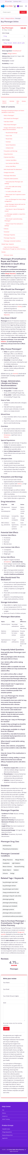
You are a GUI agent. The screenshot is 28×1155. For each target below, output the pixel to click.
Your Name (6, 982)
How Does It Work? (8, 121)
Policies (4, 1113)
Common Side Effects (11, 160)
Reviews (24, 101)
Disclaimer (6, 232)
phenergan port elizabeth (10, 906)
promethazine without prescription (13, 916)
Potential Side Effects (9, 157)
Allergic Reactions (10, 273)
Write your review (8, 255)
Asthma (20, 484)
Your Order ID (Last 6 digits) (11, 996)
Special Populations (11, 145)
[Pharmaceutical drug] (20, 50)
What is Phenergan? (9, 115)
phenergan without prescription (12, 913)
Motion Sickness (7, 866)
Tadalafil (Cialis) (6, 1129)
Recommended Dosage (11, 132)
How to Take (9, 135)
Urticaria (5, 873)
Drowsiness (7, 435)
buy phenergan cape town (10, 882)
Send (4, 1003)
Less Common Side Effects (12, 163)
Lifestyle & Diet (9, 148)
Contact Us (4, 1116)
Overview (11, 101)
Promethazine (16, 50)
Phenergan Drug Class (9, 238)
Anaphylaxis (6, 863)
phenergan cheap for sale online (12, 896)
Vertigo (12, 873)
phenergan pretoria (8, 909)
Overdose (8, 141)
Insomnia (15, 373)
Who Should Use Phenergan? (11, 118)
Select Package (6, 40)
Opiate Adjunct (7, 870)
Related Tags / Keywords (8, 244)
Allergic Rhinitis (19, 860)
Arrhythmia (7, 562)
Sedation (3, 341)
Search (23, 12)
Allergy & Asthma (9, 18)
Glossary (6, 228)
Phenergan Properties (9, 235)
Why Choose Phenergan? (10, 124)
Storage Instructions (9, 172)
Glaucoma (7, 315)
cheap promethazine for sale (11, 892)
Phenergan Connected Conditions (12, 241)
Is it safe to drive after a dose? (13, 191)
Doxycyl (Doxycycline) (7, 1135)
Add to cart (7, 47)
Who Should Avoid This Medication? (13, 169)
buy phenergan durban (9, 885)
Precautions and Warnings (10, 151)
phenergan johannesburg (10, 902)
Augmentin (5, 1138)
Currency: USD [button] (17, 1)
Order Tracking (6, 1119)
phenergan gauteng (8, 899)
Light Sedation (16, 863)
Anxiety (20, 306)
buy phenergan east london (10, 889)
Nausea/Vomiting (19, 866)
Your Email (6, 989)
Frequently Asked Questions (11, 178)
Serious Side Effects (11, 166)
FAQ (3, 1110)
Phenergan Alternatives (10, 175)
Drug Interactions (8, 154)
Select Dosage (5, 33)
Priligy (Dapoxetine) (7, 1132)
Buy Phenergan (7, 28)
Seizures (6, 437)
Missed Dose (9, 138)
